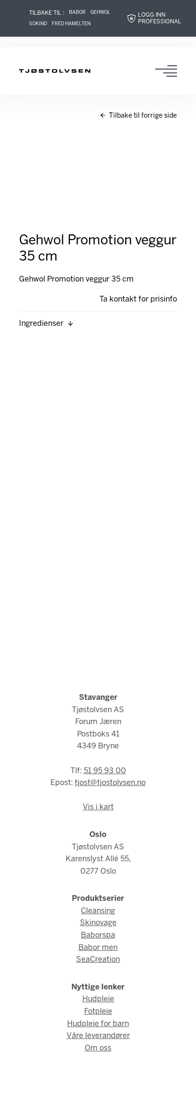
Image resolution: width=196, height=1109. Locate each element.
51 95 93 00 (105, 771)
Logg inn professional (159, 18)
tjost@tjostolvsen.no (110, 782)
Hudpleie (98, 999)
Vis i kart (98, 807)
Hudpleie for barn (98, 1024)
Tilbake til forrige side (142, 116)
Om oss (98, 1048)
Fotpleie (98, 1011)
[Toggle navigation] (168, 71)
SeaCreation (98, 959)
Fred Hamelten (71, 24)
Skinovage (98, 923)
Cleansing (98, 911)
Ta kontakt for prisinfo (138, 299)
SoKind (38, 24)
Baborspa (98, 935)
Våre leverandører (98, 1035)
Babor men (98, 947)
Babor (77, 12)
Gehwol (100, 12)
